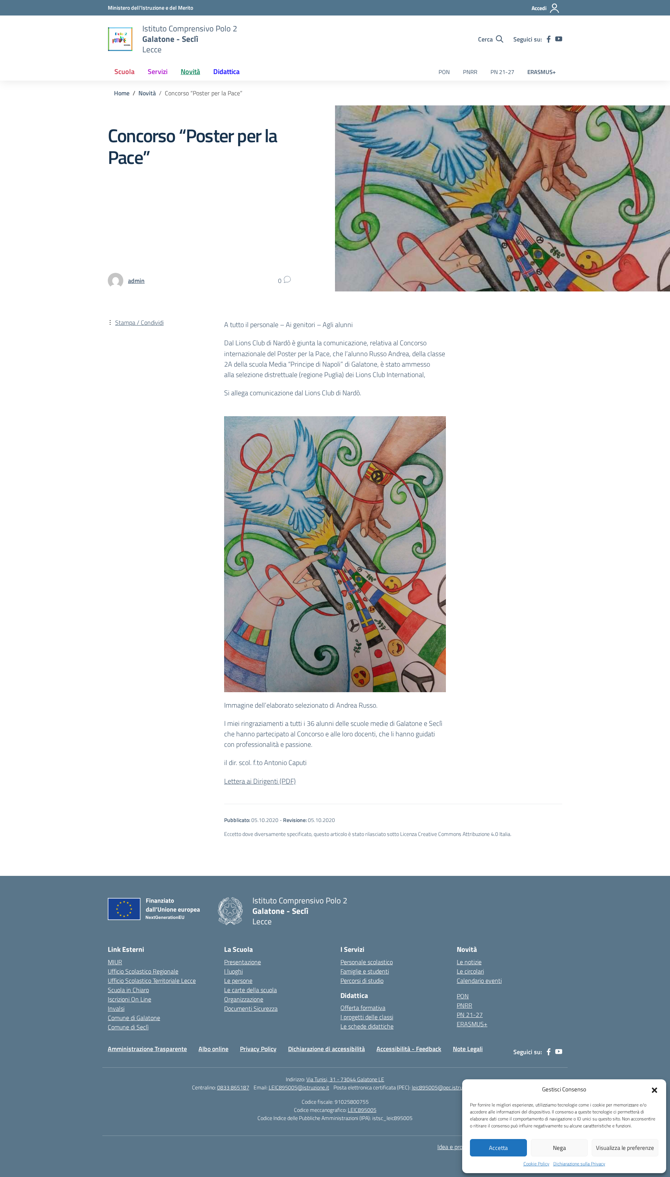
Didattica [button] (226, 71)
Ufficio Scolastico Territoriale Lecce (152, 980)
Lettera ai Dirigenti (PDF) (260, 781)
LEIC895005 (362, 1110)
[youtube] (558, 39)
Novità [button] (190, 71)
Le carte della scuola (250, 989)
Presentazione (242, 962)
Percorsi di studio (361, 980)
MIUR (115, 962)
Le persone (238, 980)
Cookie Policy (536, 1163)
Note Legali (468, 1048)
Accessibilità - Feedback (408, 1048)
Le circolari (470, 971)
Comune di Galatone (134, 1017)
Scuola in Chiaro (128, 989)
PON (444, 71)
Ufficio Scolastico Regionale (143, 971)
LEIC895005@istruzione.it (299, 1087)
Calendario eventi (479, 980)
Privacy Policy (258, 1048)
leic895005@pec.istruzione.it (445, 1087)
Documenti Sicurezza (251, 1008)
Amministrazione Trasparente (147, 1048)
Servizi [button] (158, 71)
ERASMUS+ (541, 71)
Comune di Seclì (128, 1027)
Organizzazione (243, 999)
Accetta (498, 1147)
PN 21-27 (502, 71)
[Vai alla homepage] (120, 39)
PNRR (470, 71)
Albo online (213, 1048)
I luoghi (233, 971)
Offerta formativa (362, 1007)
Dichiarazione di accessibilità (326, 1048)
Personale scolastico (366, 962)
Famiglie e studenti (364, 971)
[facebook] (548, 39)
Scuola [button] (124, 71)
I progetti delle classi (366, 1017)
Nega (559, 1147)
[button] (654, 1089)
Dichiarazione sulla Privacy (579, 1163)
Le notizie (469, 962)
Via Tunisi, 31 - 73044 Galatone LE (345, 1079)
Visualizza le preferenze (625, 1147)
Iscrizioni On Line (129, 999)
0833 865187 (233, 1087)
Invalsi (116, 1008)
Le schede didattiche (367, 1026)
